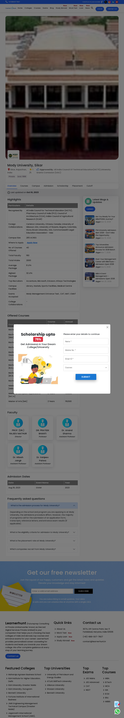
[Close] (107, 327)
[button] (85, 367)
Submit (85, 376)
